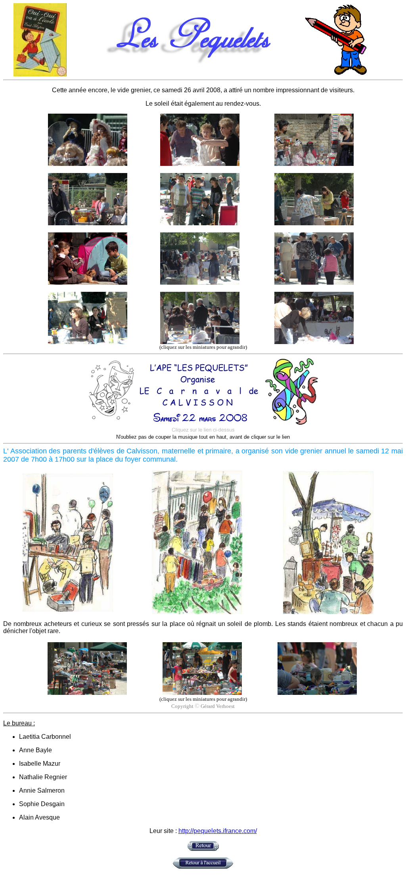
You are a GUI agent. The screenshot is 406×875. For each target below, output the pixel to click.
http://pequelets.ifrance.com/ (217, 830)
